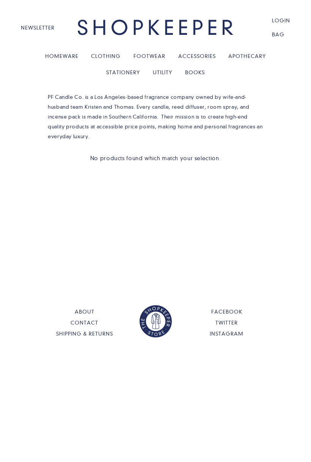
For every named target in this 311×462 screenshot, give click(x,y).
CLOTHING (106, 56)
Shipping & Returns (84, 334)
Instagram (226, 334)
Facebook (226, 312)
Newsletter (38, 28)
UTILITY (162, 72)
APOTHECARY (247, 56)
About (84, 312)
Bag (278, 34)
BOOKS (195, 72)
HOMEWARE (62, 56)
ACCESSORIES (197, 56)
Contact (84, 323)
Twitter (226, 323)
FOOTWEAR (149, 56)
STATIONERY (123, 72)
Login (281, 20)
